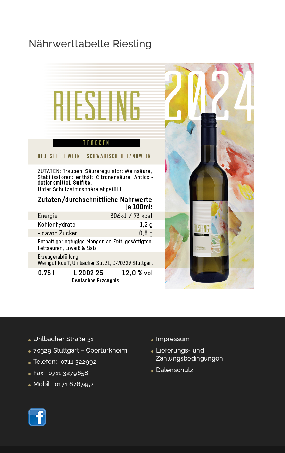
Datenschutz (174, 369)
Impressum (173, 338)
